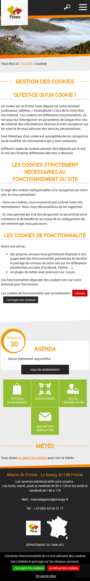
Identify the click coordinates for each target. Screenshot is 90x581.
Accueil (26, 63)
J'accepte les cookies (29, 568)
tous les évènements (45, 369)
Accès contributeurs (73, 400)
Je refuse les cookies (63, 568)
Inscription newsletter (45, 428)
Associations (45, 398)
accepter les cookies (32, 458)
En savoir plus (46, 576)
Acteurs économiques (17, 400)
